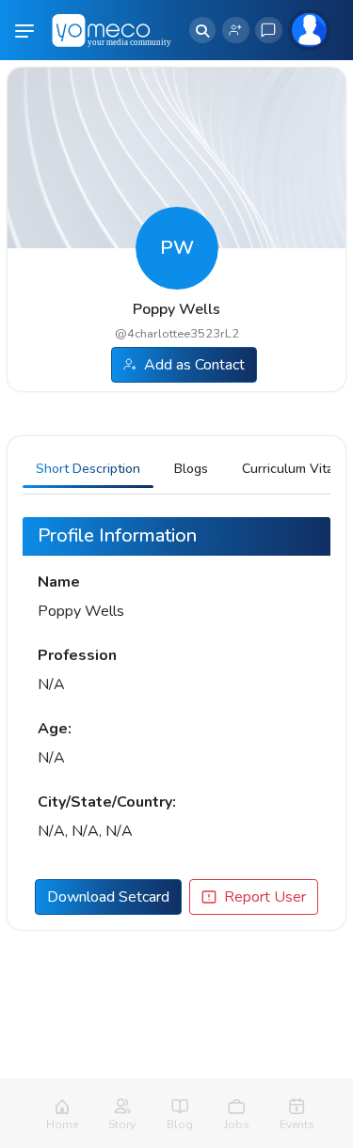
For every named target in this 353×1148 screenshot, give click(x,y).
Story (122, 1124)
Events (297, 1124)
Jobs (236, 1124)
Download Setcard (108, 897)
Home (62, 1124)
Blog (180, 1124)
